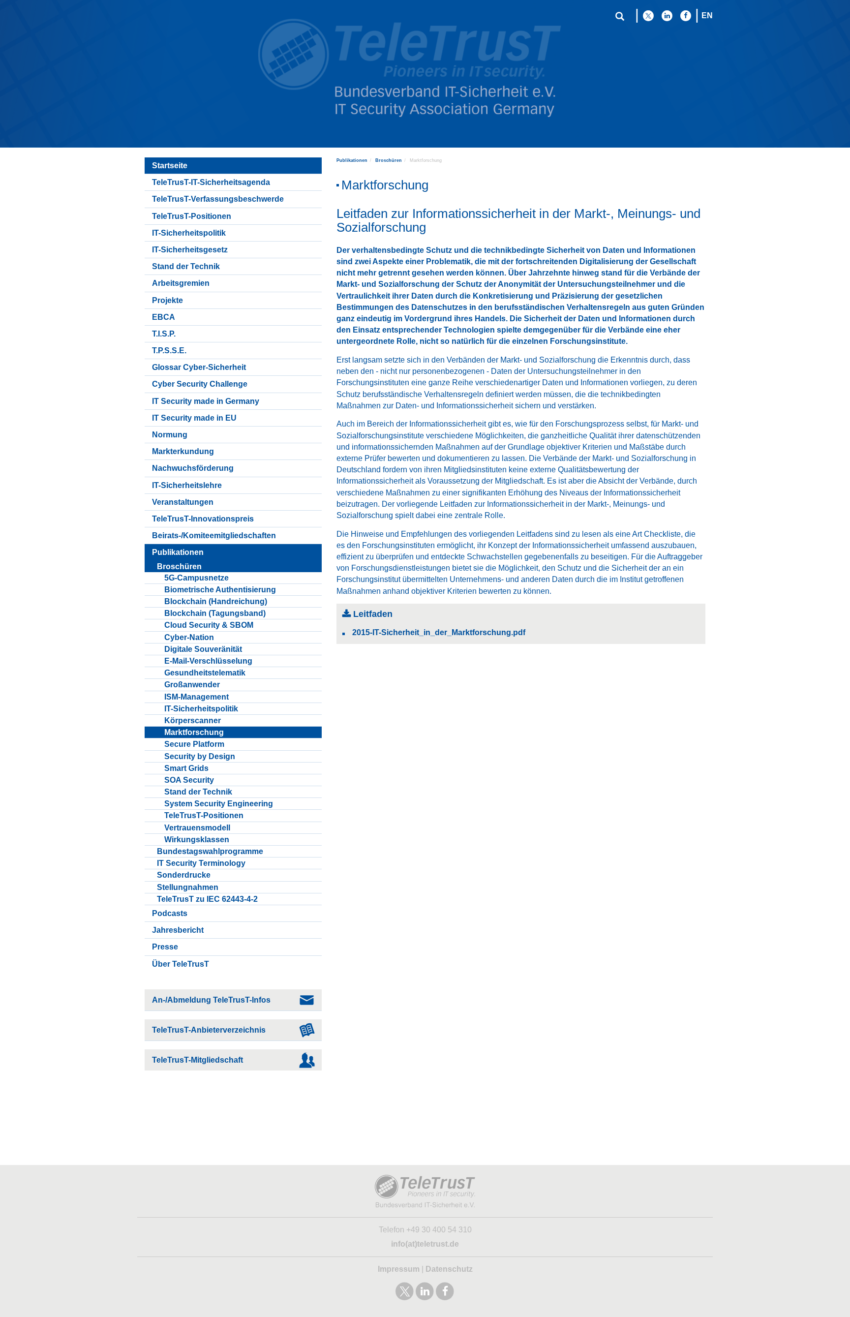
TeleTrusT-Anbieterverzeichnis (209, 1030)
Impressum (399, 1269)
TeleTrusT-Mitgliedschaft (197, 1060)
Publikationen (351, 160)
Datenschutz (449, 1269)
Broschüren (388, 160)
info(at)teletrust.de (425, 1244)
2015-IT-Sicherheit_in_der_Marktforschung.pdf (438, 632)
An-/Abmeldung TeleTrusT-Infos (211, 1000)
